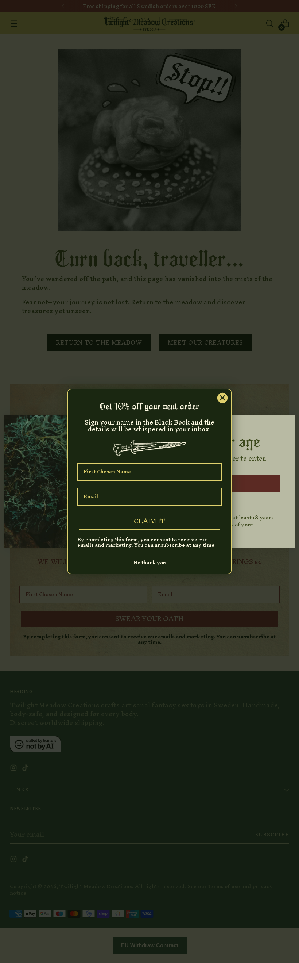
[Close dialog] (222, 397)
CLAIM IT (149, 521)
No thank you (149, 562)
